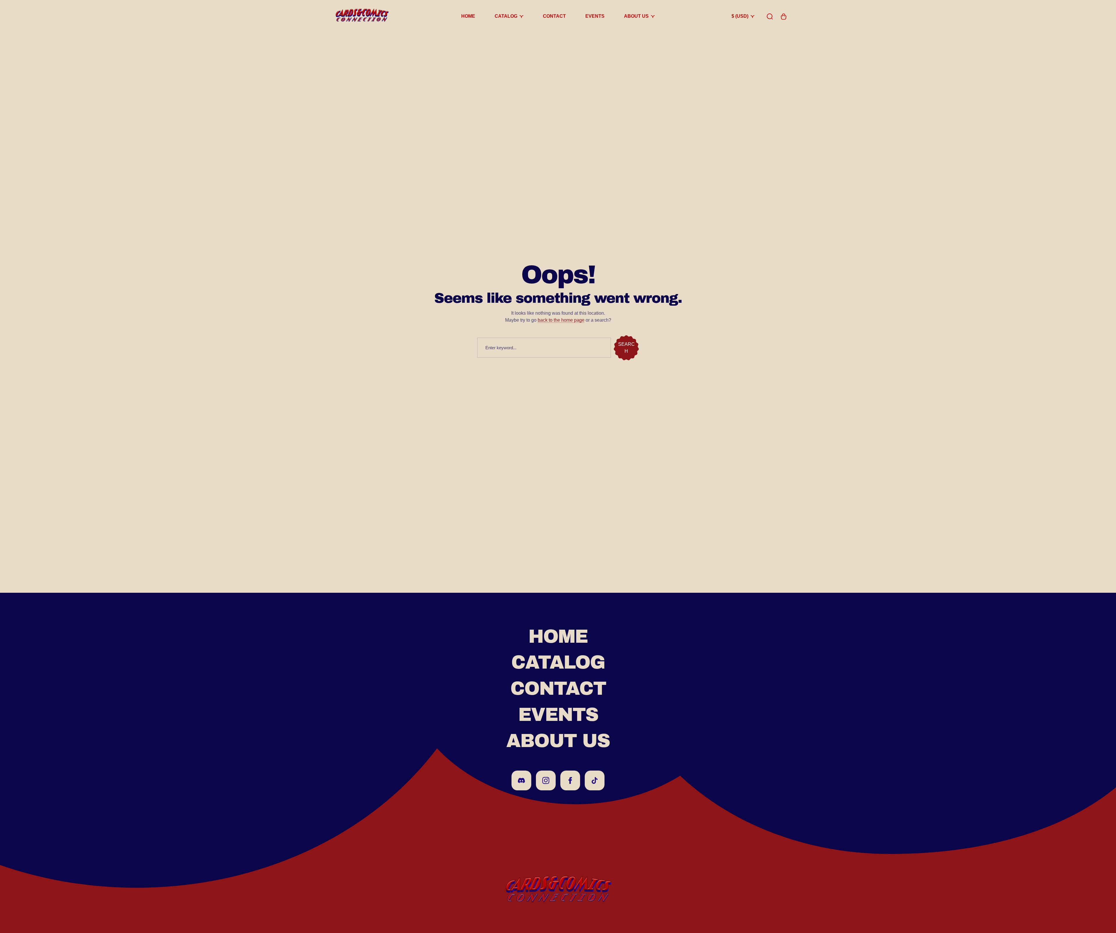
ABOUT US (558, 741)
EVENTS (558, 715)
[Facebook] (570, 780)
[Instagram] (546, 780)
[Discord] (521, 780)
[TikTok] (594, 780)
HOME (558, 636)
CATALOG (558, 662)
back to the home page (561, 320)
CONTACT (558, 688)
